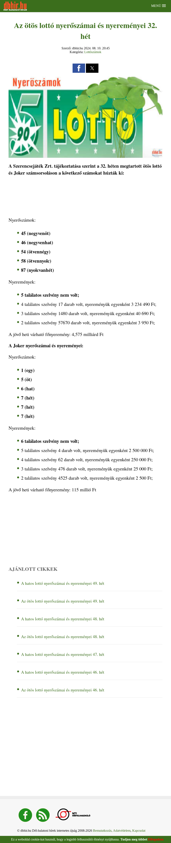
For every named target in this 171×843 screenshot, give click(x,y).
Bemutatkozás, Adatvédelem (112, 830)
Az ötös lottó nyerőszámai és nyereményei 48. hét (62, 636)
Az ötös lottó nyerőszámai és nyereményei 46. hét (62, 690)
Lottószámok (92, 52)
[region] (85, 196)
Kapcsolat (138, 830)
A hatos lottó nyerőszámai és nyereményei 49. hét (62, 583)
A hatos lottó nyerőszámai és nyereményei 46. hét (62, 672)
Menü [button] (156, 6)
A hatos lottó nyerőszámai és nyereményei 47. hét (62, 654)
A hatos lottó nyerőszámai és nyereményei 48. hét (62, 619)
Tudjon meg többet (133, 839)
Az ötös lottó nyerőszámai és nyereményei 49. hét (62, 601)
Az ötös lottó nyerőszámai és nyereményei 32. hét (85, 30)
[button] (79, 68)
